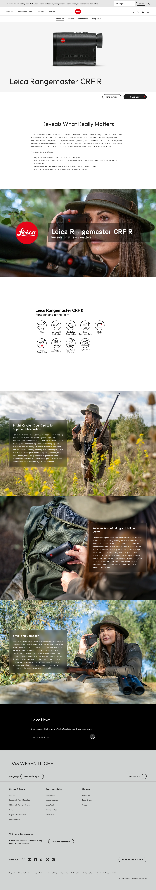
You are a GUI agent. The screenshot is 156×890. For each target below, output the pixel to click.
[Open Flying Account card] (138, 12)
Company (41, 11)
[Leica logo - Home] (78, 11)
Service (52, 11)
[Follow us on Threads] (47, 859)
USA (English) (120, 4)
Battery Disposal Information (82, 873)
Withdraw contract (61, 841)
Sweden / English (32, 776)
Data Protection (24, 873)
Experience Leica (25, 11)
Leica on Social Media (132, 859)
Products (9, 11)
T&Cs (114, 873)
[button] (144, 776)
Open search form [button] (133, 12)
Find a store (143, 12)
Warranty (64, 873)
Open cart (148, 12)
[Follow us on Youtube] (29, 859)
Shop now (134, 96)
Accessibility (52, 873)
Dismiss (149, 3)
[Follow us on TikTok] (41, 859)
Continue (141, 4)
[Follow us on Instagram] (24, 859)
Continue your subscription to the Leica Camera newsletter (92, 736)
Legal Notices (39, 873)
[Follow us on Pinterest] (53, 859)
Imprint (12, 873)
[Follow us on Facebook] (35, 859)
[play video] (78, 233)
